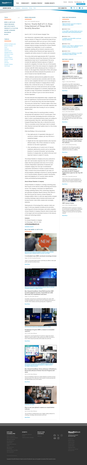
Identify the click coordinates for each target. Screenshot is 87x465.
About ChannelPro (11, 436)
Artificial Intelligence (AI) (10, 44)
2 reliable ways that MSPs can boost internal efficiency (71, 39)
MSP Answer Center (8, 54)
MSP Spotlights (9, 26)
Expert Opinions (9, 30)
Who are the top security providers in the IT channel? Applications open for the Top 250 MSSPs (72, 172)
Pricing (30, 8)
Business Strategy (36, 3)
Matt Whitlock (35, 296)
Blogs (6, 34)
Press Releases (9, 24)
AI (13, 8)
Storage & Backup (8, 64)
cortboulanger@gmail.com (32, 224)
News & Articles (9, 22)
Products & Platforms (12, 28)
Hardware (6, 49)
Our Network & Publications (10, 441)
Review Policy (71, 440)
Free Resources (78, 2)
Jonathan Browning (36, 258)
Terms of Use (71, 442)
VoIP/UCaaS (7, 66)
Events (65, 2)
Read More (27, 264)
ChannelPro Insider (81, 4)
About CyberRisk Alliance (12, 437)
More (35, 8)
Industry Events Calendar (28, 437)
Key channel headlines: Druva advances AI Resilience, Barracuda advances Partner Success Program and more (41, 370)
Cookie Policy (71, 445)
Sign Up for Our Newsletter (10, 447)
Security (6, 61)
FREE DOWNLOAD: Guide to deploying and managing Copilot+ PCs (72, 77)
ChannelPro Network (35, 21)
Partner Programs (8, 57)
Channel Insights (50, 3)
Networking (7, 55)
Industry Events (7, 50)
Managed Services (8, 52)
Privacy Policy (71, 444)
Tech (17, 3)
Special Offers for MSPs (12, 450)
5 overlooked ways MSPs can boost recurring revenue (40, 256)
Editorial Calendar (11, 439)
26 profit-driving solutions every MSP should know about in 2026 (72, 53)
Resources (7, 32)
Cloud (5, 47)
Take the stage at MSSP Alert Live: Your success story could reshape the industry (72, 140)
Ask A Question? (10, 452)
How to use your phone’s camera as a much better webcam (39, 408)
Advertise (70, 2)
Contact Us (70, 439)
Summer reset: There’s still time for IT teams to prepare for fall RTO (72, 46)
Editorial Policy (71, 447)
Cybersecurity (25, 3)
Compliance (17, 8)
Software (6, 62)
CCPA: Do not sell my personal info (73, 449)
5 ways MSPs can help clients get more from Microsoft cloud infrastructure (72, 31)
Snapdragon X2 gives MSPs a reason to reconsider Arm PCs (39, 330)
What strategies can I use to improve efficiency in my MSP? (72, 24)
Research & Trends (8, 59)
